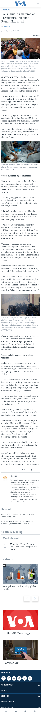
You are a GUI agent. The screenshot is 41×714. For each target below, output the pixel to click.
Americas (5, 10)
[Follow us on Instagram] (19, 678)
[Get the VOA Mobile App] (20, 620)
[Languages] (25, 711)
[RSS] (24, 678)
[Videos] (15, 711)
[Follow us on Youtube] (14, 678)
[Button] (36, 35)
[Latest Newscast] (6, 711)
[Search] (34, 711)
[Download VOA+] (20, 650)
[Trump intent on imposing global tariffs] (20, 574)
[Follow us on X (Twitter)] (9, 678)
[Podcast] (30, 678)
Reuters (7, 26)
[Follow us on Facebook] (3, 678)
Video (6, 559)
